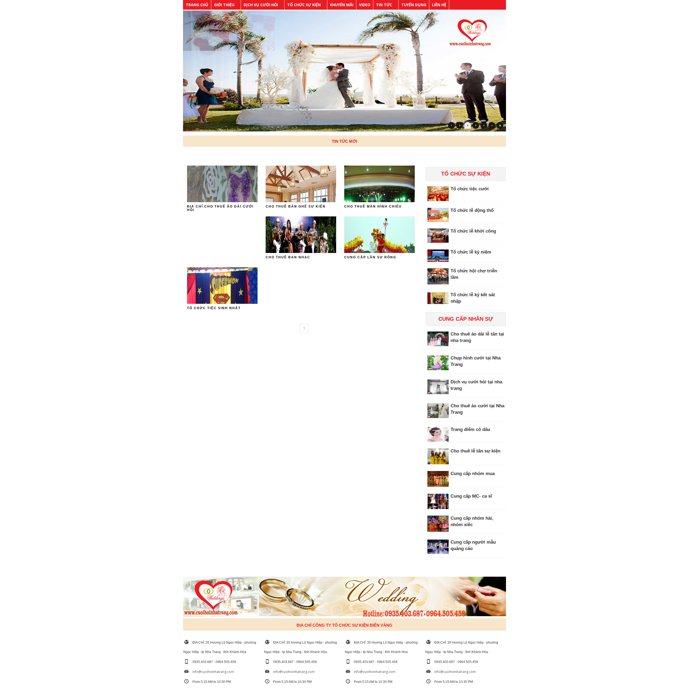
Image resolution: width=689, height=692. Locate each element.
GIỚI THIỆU (224, 4)
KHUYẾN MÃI (341, 4)
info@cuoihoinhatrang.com (213, 671)
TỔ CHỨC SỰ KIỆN (304, 4)
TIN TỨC (384, 4)
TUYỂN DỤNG (413, 4)
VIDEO (364, 4)
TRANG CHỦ (197, 4)
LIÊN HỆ (439, 4)
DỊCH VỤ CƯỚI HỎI (261, 4)
